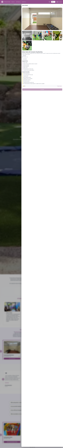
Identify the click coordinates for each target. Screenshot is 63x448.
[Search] (49, 2)
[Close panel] (61, 5)
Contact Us (23, 1)
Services (12, 1)
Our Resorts (18, 1)
